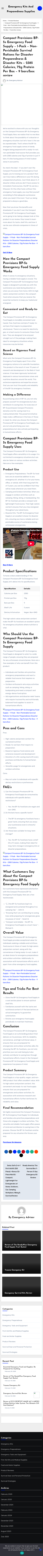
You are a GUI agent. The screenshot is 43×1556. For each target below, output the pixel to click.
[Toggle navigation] (2, 8)
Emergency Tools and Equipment (15, 1326)
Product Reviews (9, 1342)
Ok (22, 1553)
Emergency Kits (8, 1315)
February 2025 (6, 1494)
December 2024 (7, 1505)
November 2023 (7, 1526)
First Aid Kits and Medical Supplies (15, 1331)
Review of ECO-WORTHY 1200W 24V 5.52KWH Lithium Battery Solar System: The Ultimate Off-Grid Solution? (21, 1403)
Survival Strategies (9, 1352)
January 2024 (6, 1515)
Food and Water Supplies (12, 1336)
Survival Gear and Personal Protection (17, 1347)
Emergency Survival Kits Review (18, 1293)
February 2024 (6, 1510)
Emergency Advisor (16, 80)
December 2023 (7, 1521)
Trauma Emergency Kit (14, 1270)
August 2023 (6, 1531)
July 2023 (5, 1537)
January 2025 (6, 1499)
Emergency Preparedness (12, 1320)
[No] (41, 1550)
